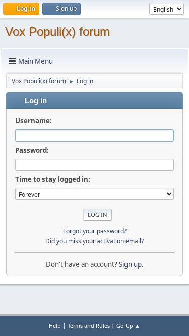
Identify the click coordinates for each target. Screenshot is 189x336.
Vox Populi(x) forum (57, 31)
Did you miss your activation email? (94, 241)
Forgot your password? (95, 231)
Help (55, 325)
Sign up (130, 264)
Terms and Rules (89, 325)
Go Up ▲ (128, 325)
